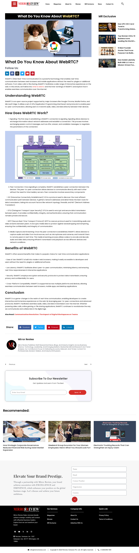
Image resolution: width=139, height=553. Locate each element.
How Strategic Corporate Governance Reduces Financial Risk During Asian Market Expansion (23, 447)
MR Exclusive (107, 16)
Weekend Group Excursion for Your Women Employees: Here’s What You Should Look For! (69, 446)
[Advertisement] (114, 100)
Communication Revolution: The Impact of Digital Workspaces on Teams (46, 314)
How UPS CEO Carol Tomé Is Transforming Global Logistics (126, 26)
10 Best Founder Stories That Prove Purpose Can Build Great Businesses (125, 50)
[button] (24, 327)
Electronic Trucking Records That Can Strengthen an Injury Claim (111, 446)
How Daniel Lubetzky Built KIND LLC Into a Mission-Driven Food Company (126, 62)
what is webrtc (38, 87)
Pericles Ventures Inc (22, 536)
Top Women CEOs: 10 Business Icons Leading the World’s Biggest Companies (126, 38)
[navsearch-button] (122, 4)
